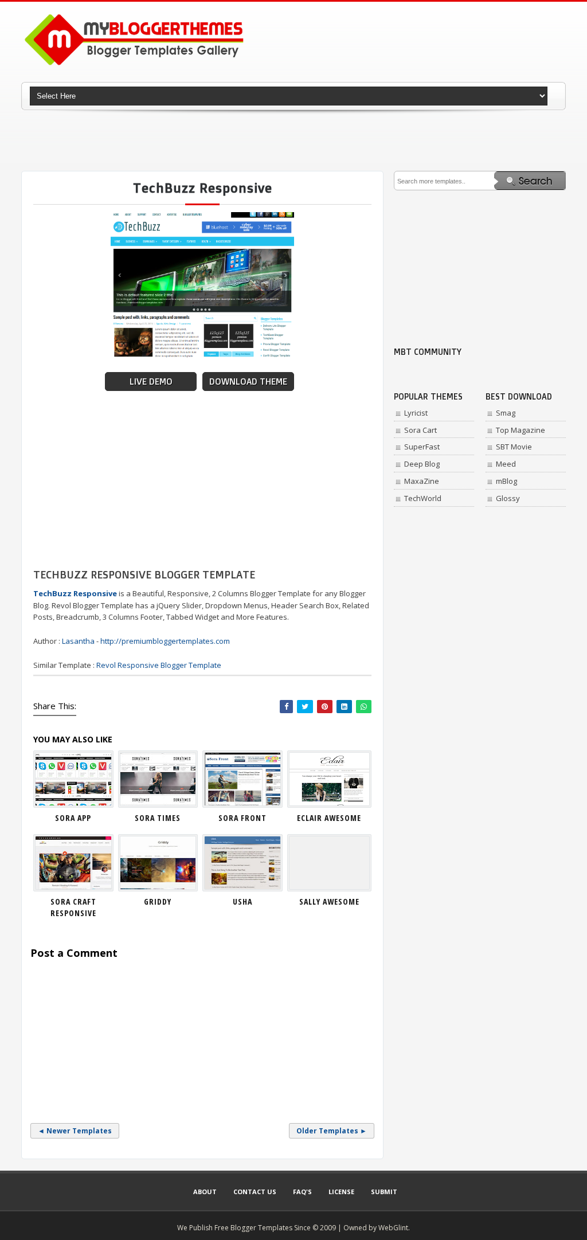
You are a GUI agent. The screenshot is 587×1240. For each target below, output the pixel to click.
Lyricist (416, 413)
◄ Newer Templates (75, 1131)
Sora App (73, 817)
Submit (384, 1191)
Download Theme (248, 381)
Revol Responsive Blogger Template (158, 665)
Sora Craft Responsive (73, 907)
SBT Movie (514, 446)
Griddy (157, 901)
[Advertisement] (293, 140)
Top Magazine (520, 430)
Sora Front (242, 817)
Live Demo (151, 381)
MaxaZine (421, 481)
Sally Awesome (329, 901)
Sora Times (158, 817)
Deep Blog (422, 464)
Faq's (302, 1191)
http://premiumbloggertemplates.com (165, 641)
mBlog (506, 481)
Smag (505, 413)
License (341, 1191)
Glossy (508, 498)
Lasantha (78, 641)
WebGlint (393, 1228)
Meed (506, 464)
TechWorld (422, 498)
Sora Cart (420, 430)
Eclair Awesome (329, 817)
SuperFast (422, 446)
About (205, 1191)
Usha (242, 901)
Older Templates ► (331, 1131)
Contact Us (254, 1191)
